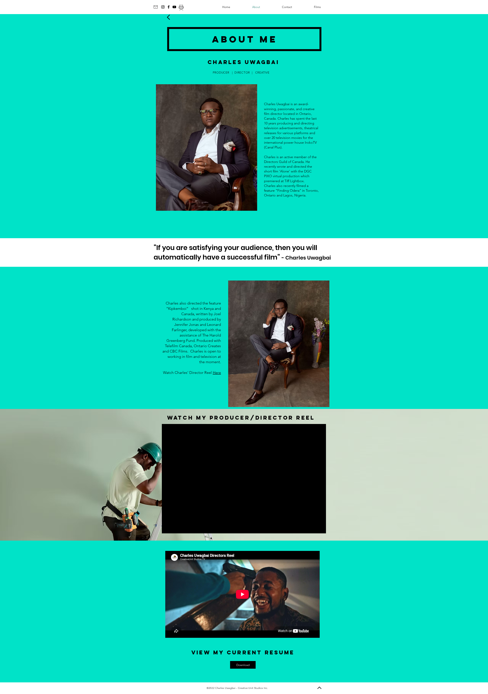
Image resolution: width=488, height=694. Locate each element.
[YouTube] (174, 7)
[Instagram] (163, 7)
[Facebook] (168, 7)
